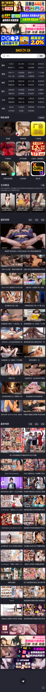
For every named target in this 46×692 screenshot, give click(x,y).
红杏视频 (11, 111)
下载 (42, 185)
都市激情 (11, 98)
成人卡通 (31, 81)
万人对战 (31, 64)
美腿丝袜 (11, 93)
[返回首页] (43, 688)
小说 (3, 100)
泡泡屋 (21, 111)
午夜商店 (21, 107)
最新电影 (5, 423)
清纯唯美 (21, 93)
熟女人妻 (11, 76)
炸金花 (21, 68)
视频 (3, 74)
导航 (3, 108)
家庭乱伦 (21, 98)
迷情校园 (11, 102)
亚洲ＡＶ (11, 72)
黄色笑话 (31, 102)
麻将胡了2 (11, 68)
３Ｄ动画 (41, 72)
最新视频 (5, 219)
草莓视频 (31, 107)
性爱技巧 (41, 102)
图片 (3, 91)
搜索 (41, 56)
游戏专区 (41, 64)
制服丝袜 (11, 85)
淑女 (36, 424)
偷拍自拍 (21, 81)
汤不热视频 (41, 107)
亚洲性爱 (11, 81)
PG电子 (11, 64)
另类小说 (21, 102)
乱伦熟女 (31, 85)
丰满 (30, 424)
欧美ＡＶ (31, 72)
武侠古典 (41, 98)
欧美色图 (31, 90)
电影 (3, 83)
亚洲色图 (21, 90)
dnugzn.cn (23, 50)
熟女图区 (31, 93)
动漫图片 (41, 90)
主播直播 (31, 76)
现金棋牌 (31, 68)
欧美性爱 (41, 81)
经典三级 (21, 85)
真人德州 (21, 64)
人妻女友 (31, 98)
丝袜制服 (21, 76)
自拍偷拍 (21, 72)
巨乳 (36, 220)
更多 (42, 220)
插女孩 (11, 107)
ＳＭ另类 (41, 76)
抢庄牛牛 (41, 68)
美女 (30, 220)
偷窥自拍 (11, 90)
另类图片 (41, 93)
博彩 (3, 65)
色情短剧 (31, 111)
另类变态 (41, 85)
